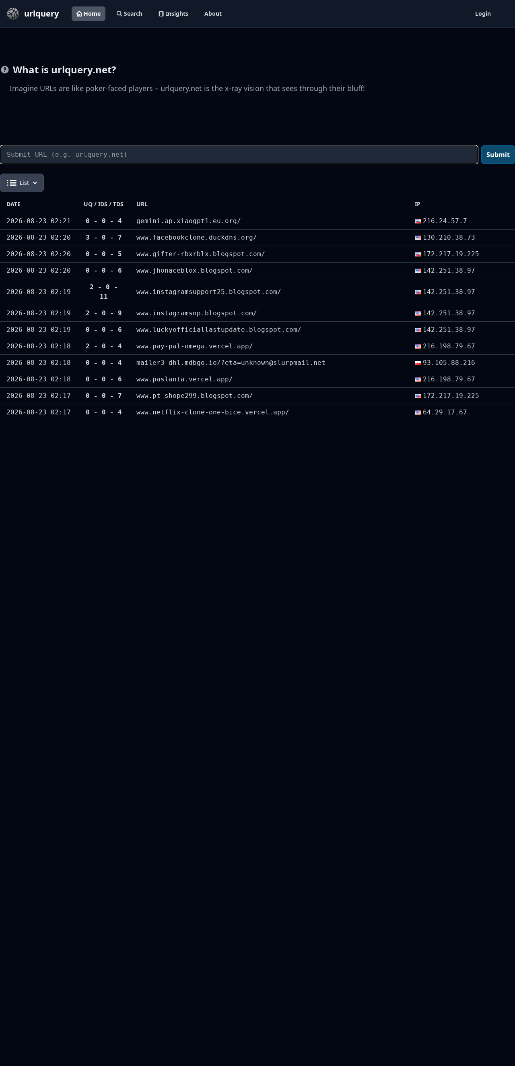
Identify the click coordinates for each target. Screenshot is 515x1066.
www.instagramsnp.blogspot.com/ (196, 313)
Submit (498, 154)
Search (133, 13)
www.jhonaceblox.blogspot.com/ (194, 270)
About (213, 13)
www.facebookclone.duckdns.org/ (196, 237)
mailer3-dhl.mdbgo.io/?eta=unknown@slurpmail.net (230, 362)
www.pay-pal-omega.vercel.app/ (194, 346)
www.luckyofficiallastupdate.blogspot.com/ (218, 329)
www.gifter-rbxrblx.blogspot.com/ (200, 254)
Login (483, 13)
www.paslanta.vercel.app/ (184, 379)
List (24, 182)
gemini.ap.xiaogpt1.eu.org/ (188, 221)
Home (92, 13)
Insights (177, 13)
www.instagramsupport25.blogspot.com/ (208, 292)
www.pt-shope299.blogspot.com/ (194, 395)
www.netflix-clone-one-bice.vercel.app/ (212, 412)
